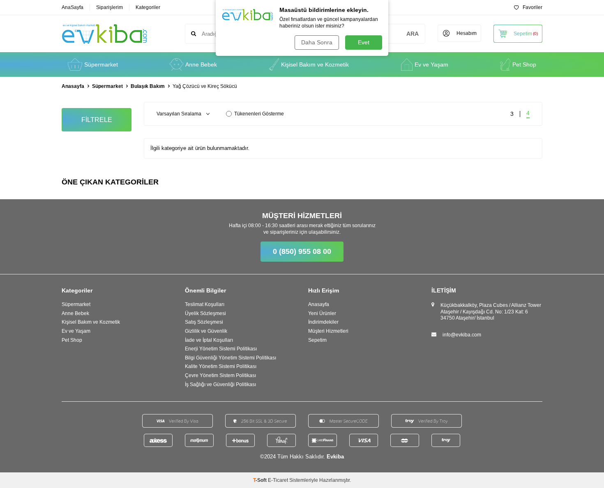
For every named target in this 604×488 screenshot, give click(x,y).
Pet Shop (524, 64)
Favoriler (532, 7)
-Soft (260, 480)
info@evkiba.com (462, 335)
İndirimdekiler (323, 322)
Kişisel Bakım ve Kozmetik (315, 64)
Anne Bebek (201, 64)
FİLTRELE (96, 119)
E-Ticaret (278, 480)
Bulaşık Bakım (148, 86)
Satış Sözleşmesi (204, 322)
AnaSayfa (72, 7)
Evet (363, 42)
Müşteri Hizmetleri (328, 331)
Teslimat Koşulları (204, 304)
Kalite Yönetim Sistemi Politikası (220, 366)
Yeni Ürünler (322, 313)
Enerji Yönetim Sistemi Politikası (221, 349)
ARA (412, 33)
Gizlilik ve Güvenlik (206, 331)
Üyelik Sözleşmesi (205, 313)
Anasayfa (73, 86)
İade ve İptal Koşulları (209, 340)
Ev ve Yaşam (431, 64)
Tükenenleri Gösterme (259, 114)
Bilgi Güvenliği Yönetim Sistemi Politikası (230, 358)
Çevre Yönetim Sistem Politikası (220, 375)
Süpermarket (101, 64)
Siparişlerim (109, 7)
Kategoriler (148, 7)
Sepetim (317, 340)
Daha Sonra (316, 42)
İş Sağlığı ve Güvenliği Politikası (220, 384)
